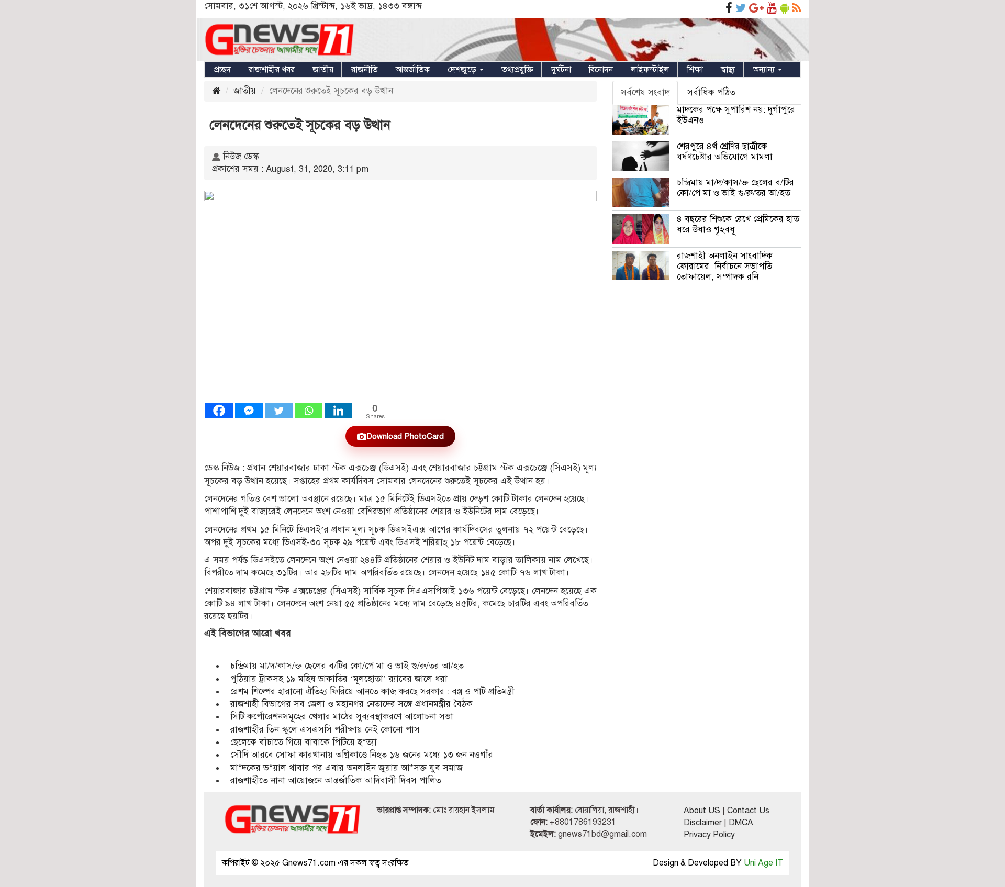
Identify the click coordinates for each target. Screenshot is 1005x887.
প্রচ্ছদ (222, 69)
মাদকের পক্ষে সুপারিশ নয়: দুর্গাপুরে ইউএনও (736, 115)
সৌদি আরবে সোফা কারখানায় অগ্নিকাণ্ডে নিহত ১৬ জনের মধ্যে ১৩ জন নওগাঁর (361, 754)
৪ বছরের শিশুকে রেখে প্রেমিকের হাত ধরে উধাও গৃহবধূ (738, 224)
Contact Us (748, 810)
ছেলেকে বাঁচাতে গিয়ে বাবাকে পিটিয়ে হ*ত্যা (303, 742)
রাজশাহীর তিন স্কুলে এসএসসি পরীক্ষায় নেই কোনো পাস (325, 729)
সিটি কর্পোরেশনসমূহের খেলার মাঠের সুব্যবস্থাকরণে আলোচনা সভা (341, 716)
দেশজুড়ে (463, 69)
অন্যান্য (765, 69)
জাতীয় (322, 69)
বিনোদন (601, 69)
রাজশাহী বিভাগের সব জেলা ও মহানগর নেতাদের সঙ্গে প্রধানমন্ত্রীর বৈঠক (351, 703)
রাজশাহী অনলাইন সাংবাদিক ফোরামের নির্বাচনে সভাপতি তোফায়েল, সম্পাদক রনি (725, 266)
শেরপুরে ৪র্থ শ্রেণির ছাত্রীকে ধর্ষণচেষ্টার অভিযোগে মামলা (725, 151)
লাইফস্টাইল (650, 69)
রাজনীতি (364, 69)
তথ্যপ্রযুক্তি (517, 69)
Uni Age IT (763, 863)
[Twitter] (279, 410)
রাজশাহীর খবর (272, 69)
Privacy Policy (709, 834)
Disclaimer (703, 822)
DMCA (741, 822)
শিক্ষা (695, 69)
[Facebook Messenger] (249, 410)
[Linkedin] (338, 410)
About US (702, 810)
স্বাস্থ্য (728, 69)
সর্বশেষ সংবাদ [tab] (645, 92)
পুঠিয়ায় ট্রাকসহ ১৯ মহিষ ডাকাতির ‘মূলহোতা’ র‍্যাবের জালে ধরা (339, 678)
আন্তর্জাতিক (413, 69)
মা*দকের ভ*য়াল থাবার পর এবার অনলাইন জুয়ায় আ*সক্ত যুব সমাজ (346, 767)
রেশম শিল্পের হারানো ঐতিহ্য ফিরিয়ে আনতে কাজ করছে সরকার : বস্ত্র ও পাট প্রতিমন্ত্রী (372, 691)
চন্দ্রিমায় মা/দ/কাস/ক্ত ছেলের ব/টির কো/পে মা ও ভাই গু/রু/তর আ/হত (347, 665)
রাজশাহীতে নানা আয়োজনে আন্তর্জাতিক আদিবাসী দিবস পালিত (335, 780)
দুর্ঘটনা (561, 69)
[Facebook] (219, 410)
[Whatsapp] (308, 410)
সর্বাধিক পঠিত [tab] (711, 92)
